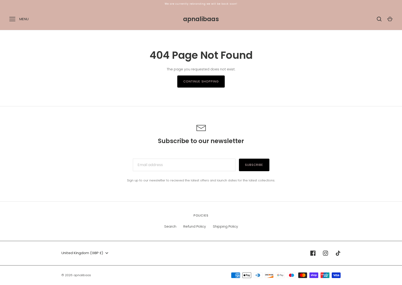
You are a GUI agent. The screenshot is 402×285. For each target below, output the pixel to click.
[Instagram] (325, 253)
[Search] (379, 19)
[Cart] (390, 19)
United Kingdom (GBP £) (82, 252)
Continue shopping (201, 81)
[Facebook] (313, 253)
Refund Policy (194, 226)
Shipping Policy (225, 226)
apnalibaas (201, 19)
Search (170, 226)
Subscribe (254, 165)
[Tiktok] (338, 253)
